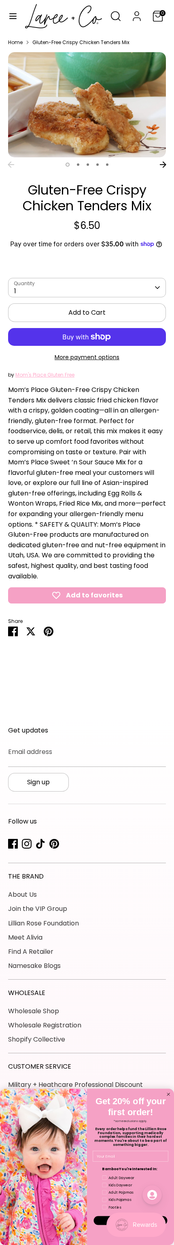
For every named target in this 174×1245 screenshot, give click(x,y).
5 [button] (107, 164)
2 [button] (78, 164)
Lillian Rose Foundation (43, 923)
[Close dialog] (168, 1094)
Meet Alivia (25, 937)
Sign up (38, 782)
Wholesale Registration (44, 1025)
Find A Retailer (30, 951)
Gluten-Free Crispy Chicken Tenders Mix (80, 42)
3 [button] (88, 164)
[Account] (137, 13)
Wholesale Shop (33, 1011)
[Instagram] (27, 844)
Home (15, 42)
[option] (87, 104)
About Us (22, 894)
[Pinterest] (54, 844)
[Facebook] (13, 844)
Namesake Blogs (34, 965)
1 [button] (68, 165)
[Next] (163, 165)
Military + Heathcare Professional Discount (75, 1084)
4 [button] (97, 164)
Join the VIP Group (37, 908)
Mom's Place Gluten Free (44, 374)
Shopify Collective (36, 1039)
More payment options (87, 357)
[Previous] (11, 165)
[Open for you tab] (152, 1195)
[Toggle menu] (13, 16)
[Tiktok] (40, 844)
